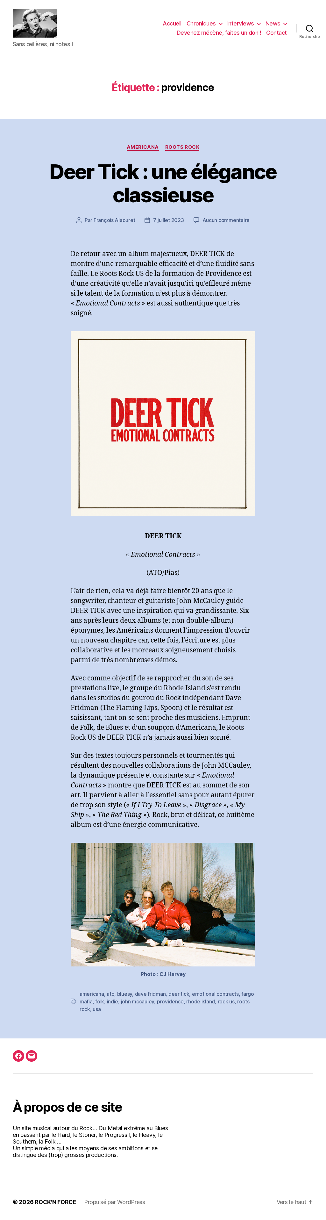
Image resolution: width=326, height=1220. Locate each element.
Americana (143, 147)
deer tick (178, 994)
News (273, 23)
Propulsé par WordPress (114, 1202)
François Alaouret (114, 220)
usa (97, 1009)
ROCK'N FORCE (55, 1202)
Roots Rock (182, 147)
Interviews (240, 23)
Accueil (172, 23)
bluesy (124, 994)
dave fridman (150, 994)
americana (92, 994)
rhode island (200, 1001)
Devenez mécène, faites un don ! (219, 32)
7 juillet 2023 (168, 220)
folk (99, 1001)
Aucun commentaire (226, 220)
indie (112, 1001)
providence (170, 1001)
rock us (226, 1001)
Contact (276, 32)
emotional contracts (215, 994)
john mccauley (137, 1001)
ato (110, 994)
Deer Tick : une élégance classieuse (162, 183)
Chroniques (201, 23)
